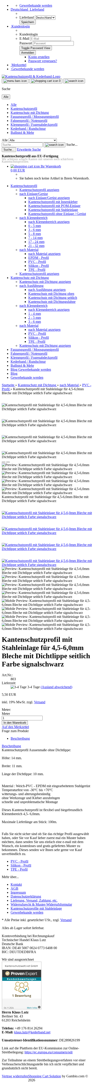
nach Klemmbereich (33, 218)
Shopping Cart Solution (44, 1076)
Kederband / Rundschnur (28, 128)
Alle (14, 104)
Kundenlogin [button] (20, 26)
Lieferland (27, 17)
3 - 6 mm (34, 230)
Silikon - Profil (38, 266)
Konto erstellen (38, 57)
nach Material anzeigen (44, 254)
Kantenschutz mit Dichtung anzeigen (45, 282)
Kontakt (16, 884)
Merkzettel (18, 65)
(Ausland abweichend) (56, 687)
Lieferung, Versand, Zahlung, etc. (34, 900)
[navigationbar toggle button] (15, 81)
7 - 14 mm (35, 238)
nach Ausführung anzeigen (47, 290)
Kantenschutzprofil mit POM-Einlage (54, 206)
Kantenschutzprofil (24, 108)
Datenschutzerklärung (26, 896)
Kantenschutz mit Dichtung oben (51, 294)
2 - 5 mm (34, 317)
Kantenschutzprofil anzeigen (39, 190)
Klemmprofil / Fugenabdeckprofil (34, 124)
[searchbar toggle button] (74, 81)
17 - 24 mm (36, 242)
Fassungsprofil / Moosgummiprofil (35, 116)
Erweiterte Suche (29, 149)
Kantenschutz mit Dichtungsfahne (52, 302)
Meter (6, 713)
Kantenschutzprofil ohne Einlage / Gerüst (57, 214)
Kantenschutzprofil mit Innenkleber (53, 202)
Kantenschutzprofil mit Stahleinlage (53, 210)
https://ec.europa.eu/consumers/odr (49, 1052)
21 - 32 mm (36, 246)
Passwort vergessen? (42, 61)
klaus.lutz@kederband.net (32, 1032)
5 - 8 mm (34, 234)
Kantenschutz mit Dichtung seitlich (52, 298)
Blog (14, 369)
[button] (27, 9)
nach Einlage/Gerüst (33, 194)
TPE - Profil (36, 270)
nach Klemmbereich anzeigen (49, 222)
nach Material (28, 250)
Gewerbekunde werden (35, 5)
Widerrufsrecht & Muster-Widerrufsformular (41, 904)
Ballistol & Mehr (22, 132)
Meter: (6, 709)
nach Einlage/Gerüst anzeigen (49, 198)
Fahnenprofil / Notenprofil (29, 120)
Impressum (18, 892)
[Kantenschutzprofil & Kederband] (31, 76)
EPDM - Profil (38, 258)
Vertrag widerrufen (15, 1076)
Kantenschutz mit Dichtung (30, 112)
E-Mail (24, 38)
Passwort (25, 43)
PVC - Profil (37, 262)
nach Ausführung (31, 286)
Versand (66, 920)
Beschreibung (20, 738)
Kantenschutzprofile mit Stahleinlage (36, 908)
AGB (14, 888)
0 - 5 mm (34, 226)
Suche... (72, 144)
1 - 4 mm (34, 313)
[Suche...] (54, 144)
